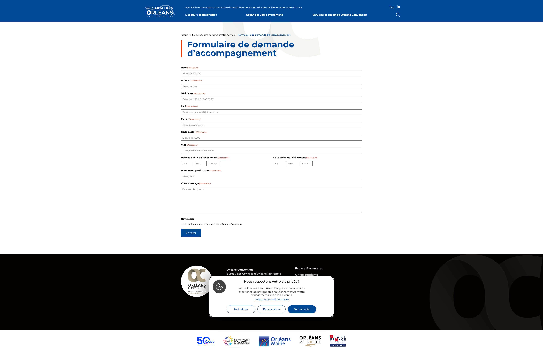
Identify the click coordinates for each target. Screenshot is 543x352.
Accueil (185, 35)
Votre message (196, 183)
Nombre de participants (201, 170)
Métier (190, 119)
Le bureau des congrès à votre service (213, 35)
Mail (189, 106)
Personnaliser (271, 309)
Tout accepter (302, 309)
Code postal (194, 132)
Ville (189, 144)
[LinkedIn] (398, 6)
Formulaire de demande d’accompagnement (264, 35)
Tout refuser (241, 309)
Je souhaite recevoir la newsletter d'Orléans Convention (214, 224)
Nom (189, 67)
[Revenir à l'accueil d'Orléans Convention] (160, 11)
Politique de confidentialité (271, 299)
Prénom (191, 80)
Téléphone (193, 93)
